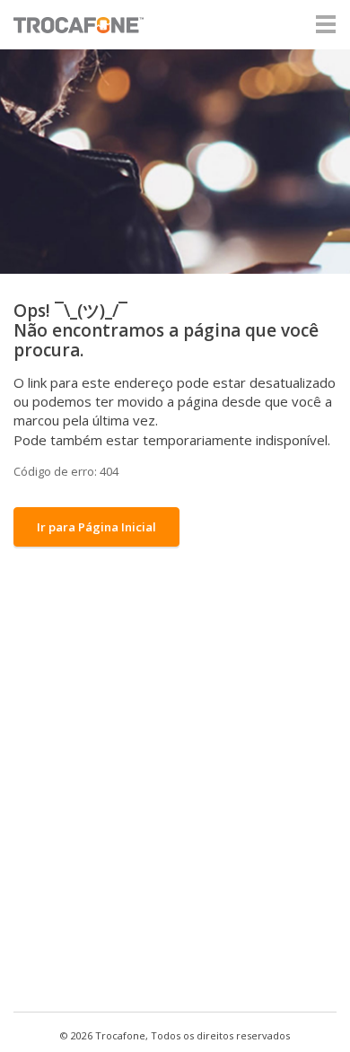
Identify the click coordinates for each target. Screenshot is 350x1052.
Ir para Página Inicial (96, 527)
